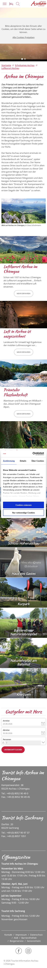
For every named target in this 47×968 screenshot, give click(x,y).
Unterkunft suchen (13, 749)
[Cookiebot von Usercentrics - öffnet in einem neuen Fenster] (33, 453)
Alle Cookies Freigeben (24, 37)
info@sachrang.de (12, 842)
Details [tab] (23, 461)
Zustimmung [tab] (9, 461)
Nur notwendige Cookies (23, 512)
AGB (16, 937)
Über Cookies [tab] (37, 461)
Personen (7, 739)
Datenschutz (36, 934)
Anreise (6, 720)
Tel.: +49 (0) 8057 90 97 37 (15, 832)
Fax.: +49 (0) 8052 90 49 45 (15, 796)
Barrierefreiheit (29, 937)
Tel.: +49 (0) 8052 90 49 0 (14, 793)
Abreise (6, 730)
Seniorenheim (34, 941)
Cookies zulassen (24, 505)
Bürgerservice (17, 941)
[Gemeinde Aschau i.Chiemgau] (38, 3)
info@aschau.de (11, 803)
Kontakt (8, 934)
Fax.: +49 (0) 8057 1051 (13, 836)
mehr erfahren (23, 293)
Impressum (21, 934)
